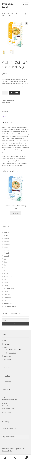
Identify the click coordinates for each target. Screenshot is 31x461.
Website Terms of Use (15, 349)
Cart (24, 456)
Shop (9, 14)
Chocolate (6, 241)
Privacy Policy (13, 353)
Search (15, 458)
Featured (6, 256)
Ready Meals (15, 14)
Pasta (5, 268)
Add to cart (14, 92)
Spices (7, 250)
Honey (5, 262)
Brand (4, 116)
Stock (7, 253)
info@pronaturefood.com (9, 399)
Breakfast (6, 238)
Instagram (8, 381)
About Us (7, 344)
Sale (5, 279)
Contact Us (7, 356)
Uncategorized (8, 303)
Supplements (7, 297)
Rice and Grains (8, 276)
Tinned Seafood (10, 288)
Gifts (5, 259)
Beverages (6, 232)
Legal (5, 347)
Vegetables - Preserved (10, 306)
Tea (5, 300)
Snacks (6, 291)
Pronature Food (8, 5)
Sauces (8, 271)
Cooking (6, 247)
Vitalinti (8, 102)
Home (5, 14)
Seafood (6, 285)
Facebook (7, 376)
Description (5, 111)
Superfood (7, 294)
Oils (5, 265)
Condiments (7, 244)
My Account (7, 359)
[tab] (15, 111)
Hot (7, 235)
